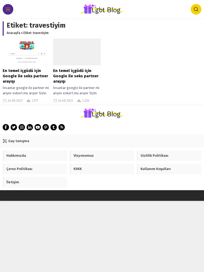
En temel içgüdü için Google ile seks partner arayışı (25, 76)
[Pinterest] (45, 127)
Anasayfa (13, 33)
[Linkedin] (30, 127)
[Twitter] (14, 127)
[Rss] (61, 127)
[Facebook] (6, 127)
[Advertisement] (42, 239)
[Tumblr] (53, 127)
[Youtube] (38, 127)
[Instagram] (22, 127)
